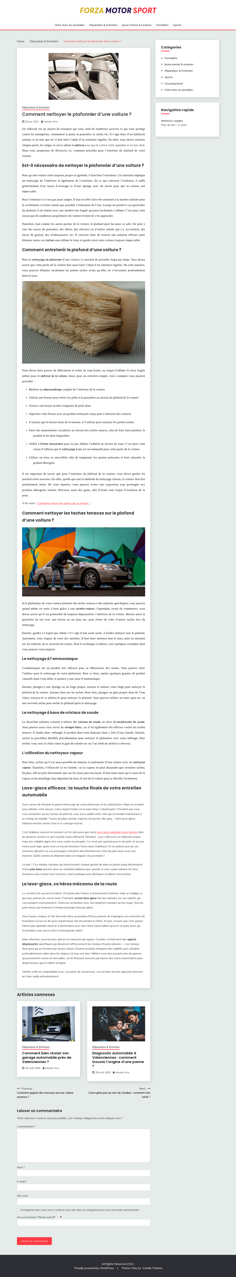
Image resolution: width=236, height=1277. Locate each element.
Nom (21, 1167)
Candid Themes (152, 1268)
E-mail (22, 1181)
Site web (22, 1195)
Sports (177, 25)
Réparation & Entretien (103, 25)
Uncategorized (173, 83)
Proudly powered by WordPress (94, 1268)
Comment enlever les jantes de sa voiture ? (63, 503)
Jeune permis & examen (137, 25)
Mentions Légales (172, 120)
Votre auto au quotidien (70, 25)
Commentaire (26, 1126)
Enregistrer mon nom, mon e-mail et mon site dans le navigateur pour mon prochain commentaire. (80, 1210)
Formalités (162, 25)
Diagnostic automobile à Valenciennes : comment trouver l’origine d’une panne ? (118, 1060)
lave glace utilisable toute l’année (117, 832)
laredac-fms (51, 121)
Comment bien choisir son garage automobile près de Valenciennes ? (46, 1057)
